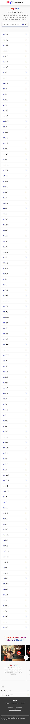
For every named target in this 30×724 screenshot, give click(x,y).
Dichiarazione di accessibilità (15, 710)
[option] (13, 662)
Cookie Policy (10, 707)
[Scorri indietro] (4, 658)
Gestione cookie (19, 707)
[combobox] (11, 24)
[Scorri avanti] (26, 659)
